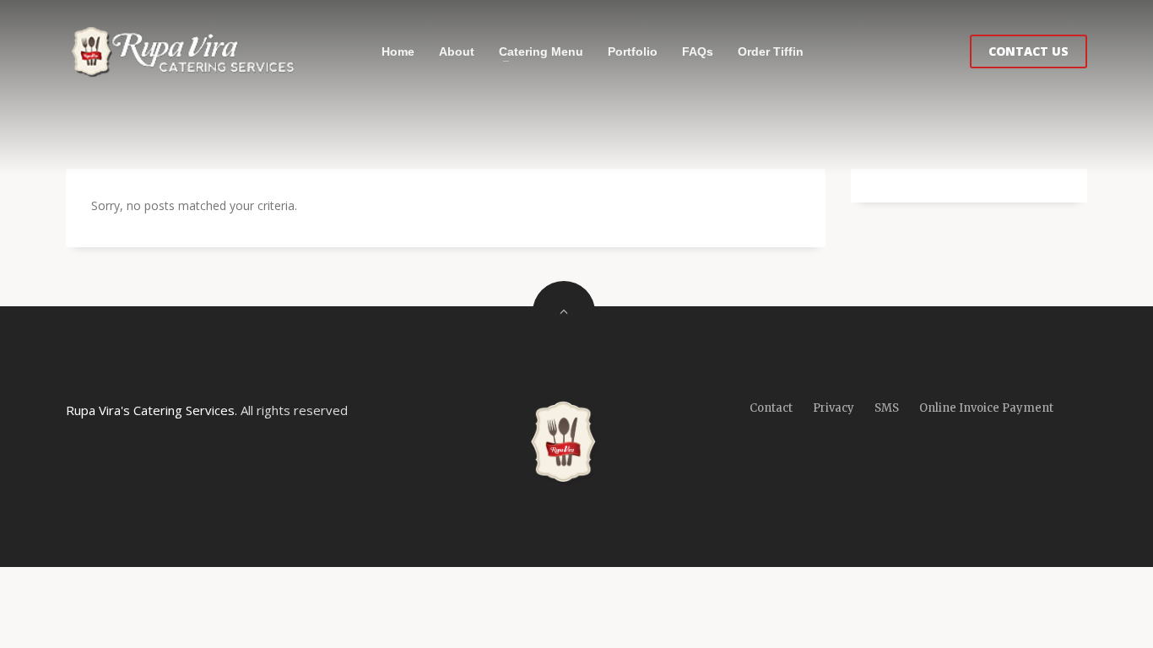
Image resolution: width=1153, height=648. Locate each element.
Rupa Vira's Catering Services (150, 410)
